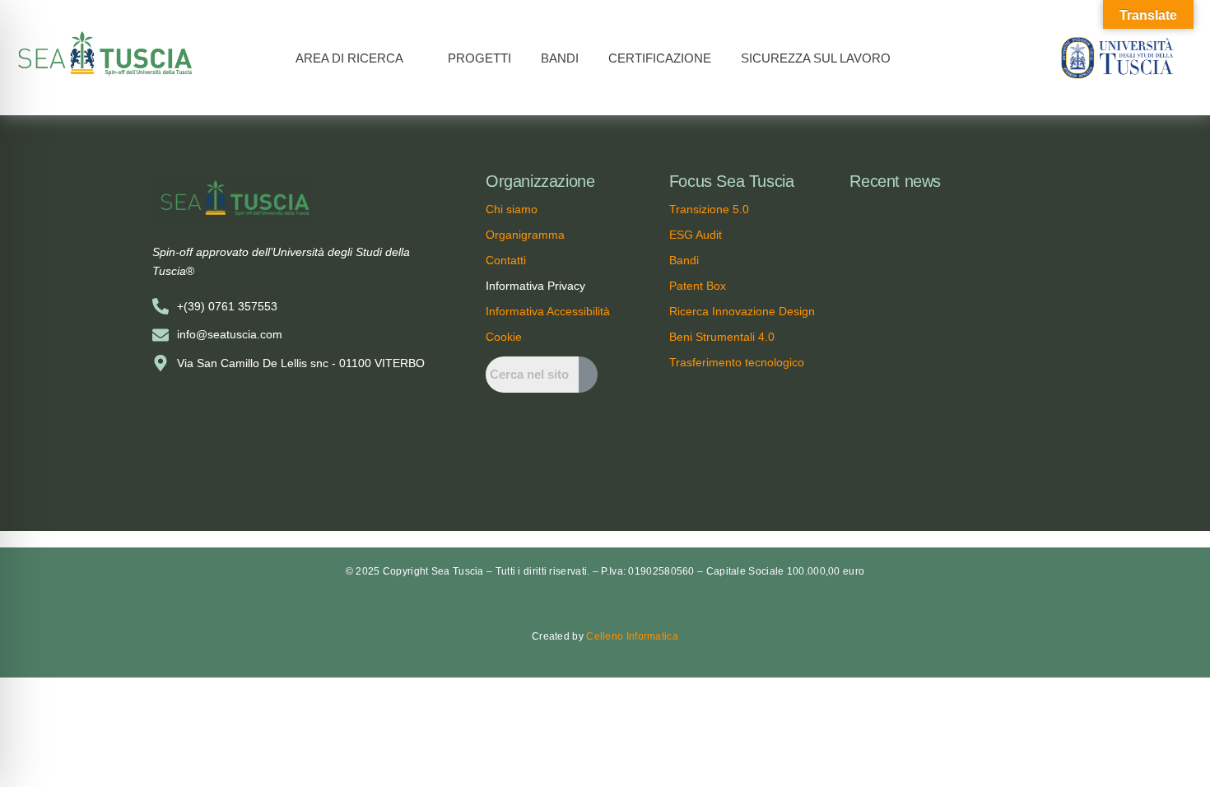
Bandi (684, 260)
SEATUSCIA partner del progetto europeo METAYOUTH (949, 444)
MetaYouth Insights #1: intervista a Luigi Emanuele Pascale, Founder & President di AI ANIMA (953, 227)
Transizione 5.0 (709, 209)
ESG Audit (695, 234)
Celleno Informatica (632, 636)
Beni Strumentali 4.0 (722, 336)
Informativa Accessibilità (548, 311)
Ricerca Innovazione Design (742, 311)
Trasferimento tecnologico (736, 362)
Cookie (504, 336)
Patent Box (697, 285)
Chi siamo (512, 209)
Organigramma (525, 234)
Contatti (506, 260)
